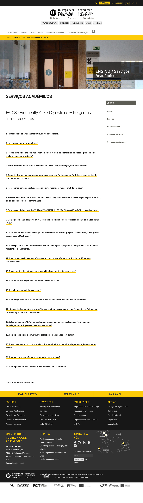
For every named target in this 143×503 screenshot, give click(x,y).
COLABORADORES (76, 23)
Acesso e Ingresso (115, 134)
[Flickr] (75, 446)
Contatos (56, 18)
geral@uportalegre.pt (15, 463)
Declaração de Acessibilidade (92, 474)
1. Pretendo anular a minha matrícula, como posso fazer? (32, 134)
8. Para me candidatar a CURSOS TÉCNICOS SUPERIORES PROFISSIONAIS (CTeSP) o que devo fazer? (52, 210)
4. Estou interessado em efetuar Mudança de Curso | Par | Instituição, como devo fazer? (46, 166)
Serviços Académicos (31, 37)
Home (8, 37)
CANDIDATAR (115, 394)
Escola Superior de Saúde (49, 459)
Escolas (110, 119)
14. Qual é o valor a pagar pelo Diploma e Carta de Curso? (32, 281)
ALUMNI (88, 23)
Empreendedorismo (55, 32)
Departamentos (113, 127)
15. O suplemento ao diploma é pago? (23, 290)
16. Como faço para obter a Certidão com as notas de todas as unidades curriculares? (46, 300)
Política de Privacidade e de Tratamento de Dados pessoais (60, 474)
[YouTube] (89, 443)
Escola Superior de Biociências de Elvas (53, 454)
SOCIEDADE (97, 23)
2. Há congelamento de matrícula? (22, 143)
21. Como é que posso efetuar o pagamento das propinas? (33, 357)
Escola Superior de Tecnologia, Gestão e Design (54, 447)
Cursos (110, 111)
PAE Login (105, 3)
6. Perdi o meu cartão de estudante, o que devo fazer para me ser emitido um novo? (45, 188)
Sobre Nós (12, 32)
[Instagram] (80, 443)
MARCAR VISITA (71, 394)
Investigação (37, 32)
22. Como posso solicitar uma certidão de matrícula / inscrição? (36, 367)
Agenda (73, 18)
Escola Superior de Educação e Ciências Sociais (52, 441)
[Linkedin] (85, 443)
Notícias (90, 18)
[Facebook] (75, 443)
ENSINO (17, 37)
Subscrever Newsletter (82, 452)
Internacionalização (78, 32)
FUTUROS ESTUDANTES (49, 23)
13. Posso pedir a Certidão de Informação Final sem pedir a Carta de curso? (41, 271)
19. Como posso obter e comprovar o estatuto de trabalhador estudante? (40, 335)
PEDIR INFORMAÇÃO (27, 394)
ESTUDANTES (64, 23)
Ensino (24, 32)
